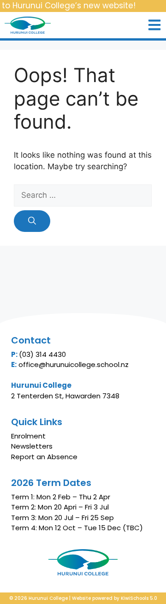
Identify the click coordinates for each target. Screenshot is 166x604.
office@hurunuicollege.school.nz (73, 364)
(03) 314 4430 (42, 354)
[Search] (32, 221)
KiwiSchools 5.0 (139, 598)
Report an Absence (44, 457)
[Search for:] (83, 195)
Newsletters (32, 446)
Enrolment (28, 436)
